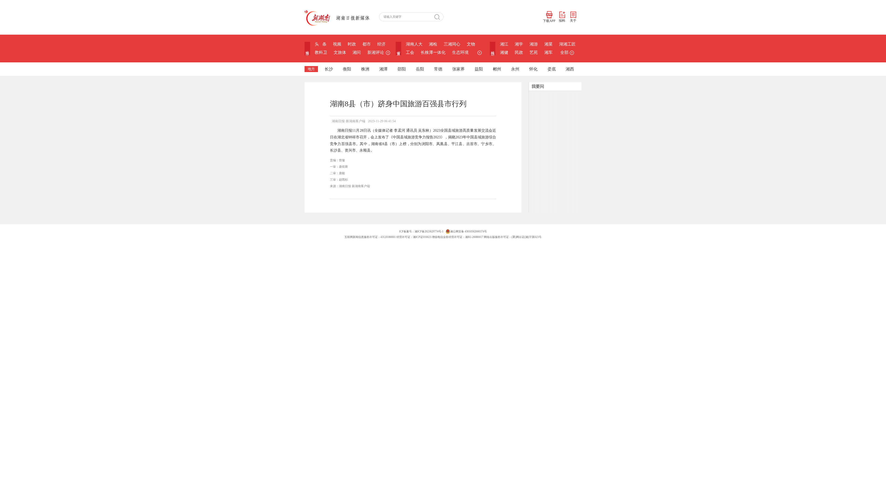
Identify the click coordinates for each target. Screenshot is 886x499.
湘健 (504, 52)
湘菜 (548, 44)
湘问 (357, 52)
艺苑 (534, 52)
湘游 (534, 44)
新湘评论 (375, 52)
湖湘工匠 (567, 44)
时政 (352, 44)
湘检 (433, 44)
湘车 (548, 52)
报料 (562, 20)
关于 (573, 20)
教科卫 (321, 52)
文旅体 (340, 52)
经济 (381, 44)
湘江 (504, 44)
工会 (410, 52)
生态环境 (460, 52)
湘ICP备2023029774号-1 (429, 231)
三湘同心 (452, 44)
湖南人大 (414, 44)
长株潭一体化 (433, 52)
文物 (471, 44)
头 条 (320, 44)
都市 (366, 44)
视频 (337, 44)
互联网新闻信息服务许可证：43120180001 (370, 237)
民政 (519, 52)
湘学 (519, 44)
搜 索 (438, 16)
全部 (564, 52)
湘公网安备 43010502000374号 (468, 231)
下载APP (549, 21)
